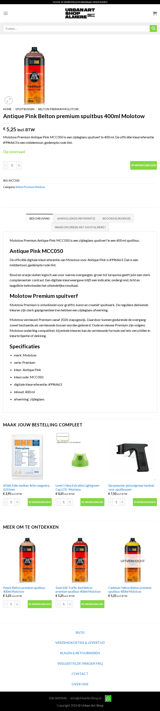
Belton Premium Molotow (58, 109)
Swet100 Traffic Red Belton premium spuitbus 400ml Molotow (78, 590)
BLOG (80, 632)
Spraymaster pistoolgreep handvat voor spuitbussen (131, 487)
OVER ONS (80, 684)
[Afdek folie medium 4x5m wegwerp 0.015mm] (27, 456)
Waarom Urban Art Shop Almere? (80, 227)
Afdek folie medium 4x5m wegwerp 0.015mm (26, 487)
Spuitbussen (24, 109)
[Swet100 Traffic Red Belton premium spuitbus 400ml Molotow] (80, 559)
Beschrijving (39, 218)
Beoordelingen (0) (116, 218)
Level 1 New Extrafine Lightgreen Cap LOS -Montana (77, 487)
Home (7, 109)
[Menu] (5, 13)
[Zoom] (9, 100)
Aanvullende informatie (76, 218)
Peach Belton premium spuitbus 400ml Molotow (24, 590)
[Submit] (153, 28)
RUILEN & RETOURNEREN (80, 653)
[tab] (39, 218)
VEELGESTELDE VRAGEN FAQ (80, 663)
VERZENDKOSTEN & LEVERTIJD (80, 642)
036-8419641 (58, 698)
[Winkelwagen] (155, 13)
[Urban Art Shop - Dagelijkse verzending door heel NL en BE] (80, 13)
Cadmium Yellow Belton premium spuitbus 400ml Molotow (129, 590)
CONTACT (80, 674)
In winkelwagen (143, 165)
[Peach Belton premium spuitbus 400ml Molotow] (27, 559)
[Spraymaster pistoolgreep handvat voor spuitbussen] (132, 456)
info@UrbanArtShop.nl (86, 698)
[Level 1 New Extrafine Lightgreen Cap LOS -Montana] (80, 456)
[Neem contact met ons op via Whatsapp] (108, 698)
